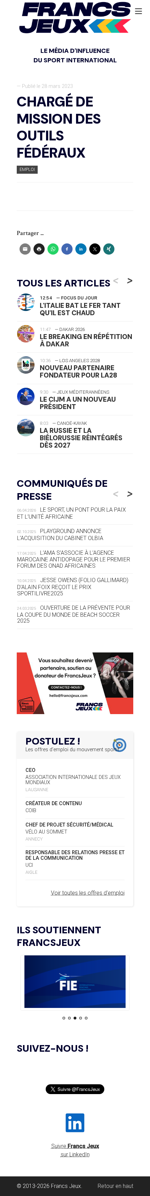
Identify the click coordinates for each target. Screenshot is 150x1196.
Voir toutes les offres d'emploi (88, 893)
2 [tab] (69, 1018)
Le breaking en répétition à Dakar (86, 340)
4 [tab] (80, 1018)
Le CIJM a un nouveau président (78, 403)
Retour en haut (115, 1186)
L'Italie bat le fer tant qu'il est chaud (80, 309)
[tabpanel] (75, 982)
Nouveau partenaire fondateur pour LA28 (78, 372)
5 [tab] (86, 1018)
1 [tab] (63, 1018)
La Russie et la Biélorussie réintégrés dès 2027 (81, 438)
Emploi (27, 169)
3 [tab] (75, 1018)
